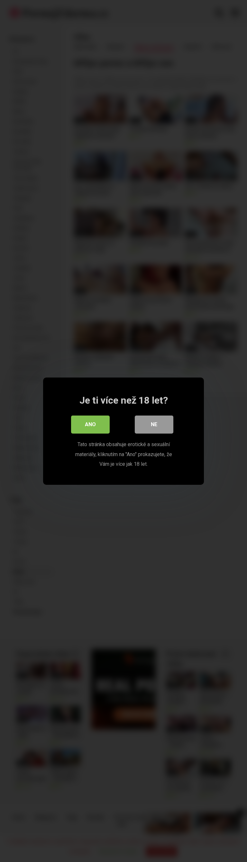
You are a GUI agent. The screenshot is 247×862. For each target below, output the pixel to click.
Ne (154, 424)
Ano (90, 424)
